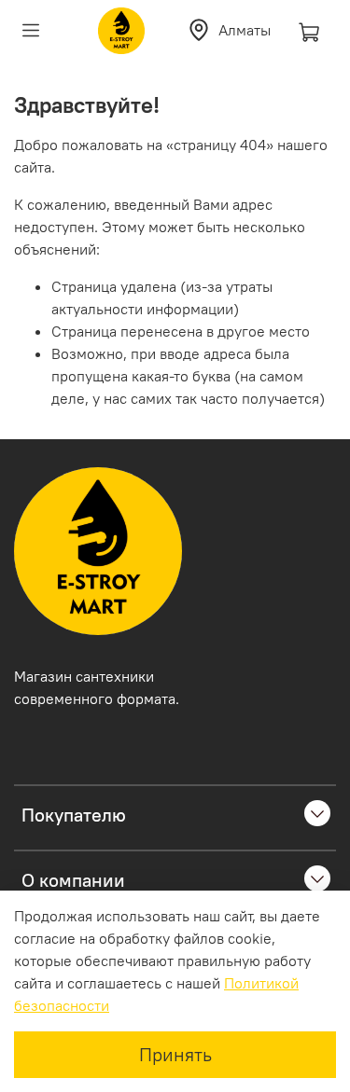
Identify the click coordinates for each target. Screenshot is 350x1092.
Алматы (244, 30)
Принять (175, 1054)
